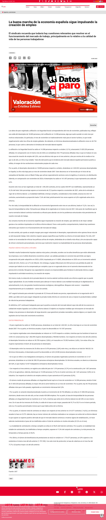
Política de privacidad (7, 517)
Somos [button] (27, 7)
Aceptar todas (95, 512)
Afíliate (101, 6)
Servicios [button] (87, 7)
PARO (11, 478)
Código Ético (78, 7)
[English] (94, 1)
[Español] (96, 1)
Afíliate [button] (42, 7)
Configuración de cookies (57, 512)
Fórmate (50, 7)
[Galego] (100, 1)
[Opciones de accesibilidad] (102, 516)
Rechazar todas (76, 512)
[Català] (98, 1)
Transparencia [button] (68, 7)
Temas (35, 7)
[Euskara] (102, 1)
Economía (12, 52)
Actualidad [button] (57, 7)
